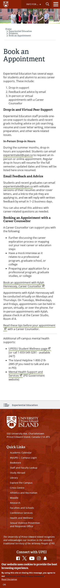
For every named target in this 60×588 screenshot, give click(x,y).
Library (14, 477)
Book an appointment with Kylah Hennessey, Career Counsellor (23, 284)
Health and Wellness (21, 517)
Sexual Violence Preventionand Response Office (25, 524)
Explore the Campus (21, 482)
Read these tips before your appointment (29, 325)
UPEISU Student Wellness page (28, 348)
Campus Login (29, 457)
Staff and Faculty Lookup (23, 467)
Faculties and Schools (22, 507)
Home (8, 29)
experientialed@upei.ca (18, 155)
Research (15, 502)
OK (4, 584)
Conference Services (21, 512)
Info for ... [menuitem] (29, 6)
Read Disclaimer (9, 579)
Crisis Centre (17, 487)
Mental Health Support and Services (26, 373)
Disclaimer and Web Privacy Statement (24, 576)
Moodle (14, 497)
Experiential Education (20, 31)
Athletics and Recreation (23, 492)
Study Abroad (17, 472)
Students (13, 33)
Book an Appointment (20, 35)
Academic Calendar (21, 452)
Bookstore (15, 462)
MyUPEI (14, 457)
